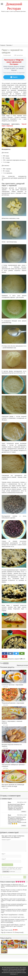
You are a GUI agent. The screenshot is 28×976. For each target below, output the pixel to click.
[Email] (22, 653)
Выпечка (9, 45)
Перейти (15, 77)
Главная (2, 45)
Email (4, 859)
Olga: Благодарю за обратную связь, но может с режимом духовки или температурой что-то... (14, 886)
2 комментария (7, 55)
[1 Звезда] (2, 659)
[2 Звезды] (3, 659)
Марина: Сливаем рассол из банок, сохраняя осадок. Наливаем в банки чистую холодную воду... (14, 911)
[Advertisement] (14, 28)
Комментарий (6, 839)
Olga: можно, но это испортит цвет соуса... (13, 917)
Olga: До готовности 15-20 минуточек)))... (12, 932)
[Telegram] (16, 653)
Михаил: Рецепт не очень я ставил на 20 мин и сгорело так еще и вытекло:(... (14, 890)
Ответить (24, 811)
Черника (6, 663)
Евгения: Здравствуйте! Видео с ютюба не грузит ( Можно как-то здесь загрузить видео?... (13, 926)
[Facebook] (4, 653)
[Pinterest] (4, 656)
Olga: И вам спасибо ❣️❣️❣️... (9, 930)
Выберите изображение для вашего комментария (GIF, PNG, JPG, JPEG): (12, 868)
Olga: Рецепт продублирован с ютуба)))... (12, 914)
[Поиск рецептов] (24, 877)
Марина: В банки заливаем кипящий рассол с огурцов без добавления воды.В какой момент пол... (14, 905)
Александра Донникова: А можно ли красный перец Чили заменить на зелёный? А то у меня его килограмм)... (14, 921)
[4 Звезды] (6, 659)
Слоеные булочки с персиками (12, 685)
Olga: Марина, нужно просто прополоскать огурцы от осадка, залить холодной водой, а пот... (13, 900)
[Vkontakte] (10, 653)
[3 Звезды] (4, 659)
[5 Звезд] (7, 659)
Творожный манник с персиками (13, 703)
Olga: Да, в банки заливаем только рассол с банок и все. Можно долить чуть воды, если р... (13, 895)
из (23, 802)
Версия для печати (22, 665)
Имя (3, 854)
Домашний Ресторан (14, 6)
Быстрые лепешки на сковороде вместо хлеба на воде (13, 785)
